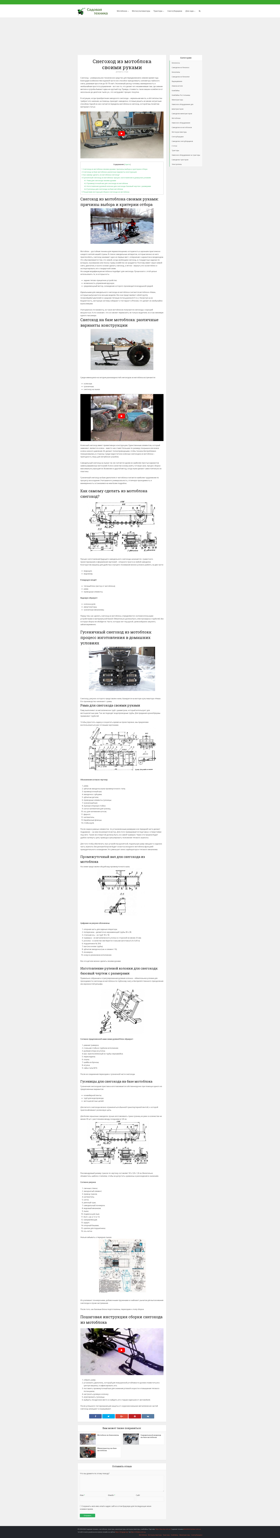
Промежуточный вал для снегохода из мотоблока (106, 183)
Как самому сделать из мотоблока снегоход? (101, 175)
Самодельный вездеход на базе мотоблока (151, 1436)
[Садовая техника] (93, 11)
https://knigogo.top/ (121, 1532)
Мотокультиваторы (141, 11)
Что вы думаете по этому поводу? (94, 1473)
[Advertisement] (140, 36)
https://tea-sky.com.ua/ (163, 1529)
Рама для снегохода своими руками (100, 180)
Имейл (111, 1495)
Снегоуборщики (174, 11)
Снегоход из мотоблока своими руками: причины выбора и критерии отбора (114, 169)
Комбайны (174, 1535)
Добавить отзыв (122, 72)
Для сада (189, 11)
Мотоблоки (122, 11)
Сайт (138, 1495)
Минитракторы (184, 1535)
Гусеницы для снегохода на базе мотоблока (103, 189)
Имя (82, 1495)
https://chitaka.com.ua (138, 1532)
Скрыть (127, 164)
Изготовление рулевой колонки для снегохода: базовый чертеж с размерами (117, 186)
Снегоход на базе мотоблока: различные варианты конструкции (109, 172)
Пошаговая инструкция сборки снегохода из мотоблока (105, 192)
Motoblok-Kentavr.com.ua (192, 1529)
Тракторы (157, 11)
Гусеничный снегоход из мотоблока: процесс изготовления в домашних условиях (116, 177)
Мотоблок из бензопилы (108, 1435)
